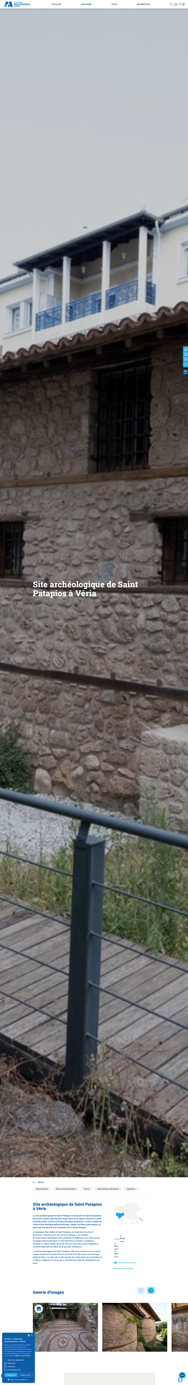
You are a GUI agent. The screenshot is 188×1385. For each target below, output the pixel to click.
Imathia (131, 1189)
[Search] (171, 4)
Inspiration (143, 4)
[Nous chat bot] (181, 1377)
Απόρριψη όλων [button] (25, 1375)
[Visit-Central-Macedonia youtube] (186, 364)
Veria (86, 1189)
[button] (18, 1379)
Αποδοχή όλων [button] (11, 1375)
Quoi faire (86, 4)
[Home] (17, 4)
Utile (114, 4)
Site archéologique (66, 1189)
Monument (42, 1189)
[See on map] (175, 4)
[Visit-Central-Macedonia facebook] (186, 350)
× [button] (32, 1335)
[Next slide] (151, 1290)
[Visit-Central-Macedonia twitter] (186, 359)
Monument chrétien (108, 1189)
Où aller (56, 4)
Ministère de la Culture (124, 1269)
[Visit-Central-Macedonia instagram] (186, 354)
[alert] (18, 1358)
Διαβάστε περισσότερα (22, 1356)
